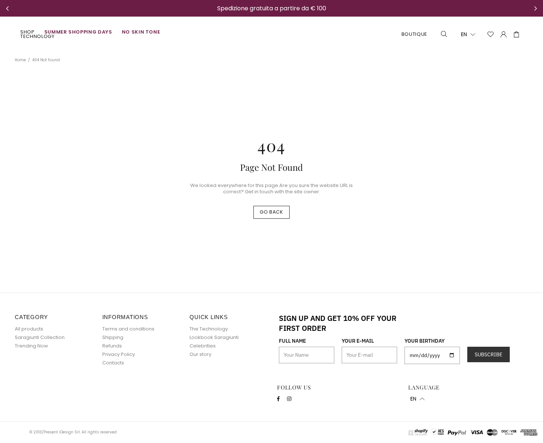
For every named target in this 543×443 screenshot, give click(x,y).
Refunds (112, 345)
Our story (200, 354)
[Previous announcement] (7, 8)
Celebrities (202, 345)
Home (20, 60)
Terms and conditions (128, 328)
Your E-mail (358, 341)
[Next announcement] (535, 8)
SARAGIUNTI (271, 34)
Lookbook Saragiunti (214, 337)
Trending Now (31, 345)
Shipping (112, 337)
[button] (468, 34)
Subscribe (488, 354)
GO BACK (271, 211)
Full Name (292, 341)
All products (29, 328)
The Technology (208, 328)
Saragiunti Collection (40, 337)
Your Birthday (424, 341)
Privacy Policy (118, 354)
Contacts (113, 362)
